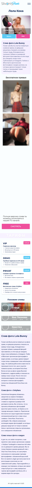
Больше (26, 243)
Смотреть (16, 226)
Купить (9, 36)
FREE (23, 36)
